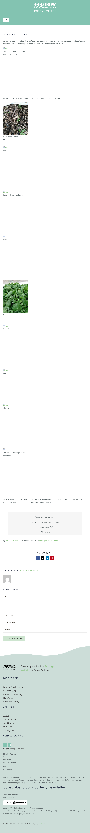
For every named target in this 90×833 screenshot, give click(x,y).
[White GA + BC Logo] (45, 4)
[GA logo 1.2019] (9, 665)
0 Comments (56, 540)
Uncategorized (44, 540)
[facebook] (5, 745)
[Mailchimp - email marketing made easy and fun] (15, 802)
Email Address (9, 797)
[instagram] (9, 745)
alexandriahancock (12, 540)
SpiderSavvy (43, 824)
